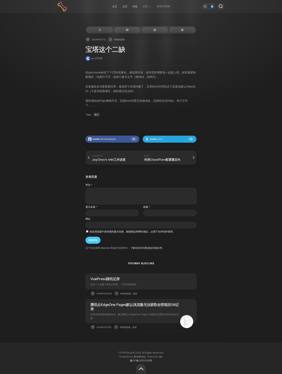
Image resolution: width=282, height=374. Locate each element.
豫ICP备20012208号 (141, 360)
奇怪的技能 (119, 39)
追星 (124, 6)
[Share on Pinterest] (155, 30)
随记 (96, 114)
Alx (160, 356)
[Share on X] (100, 30)
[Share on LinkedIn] (182, 30)
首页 (114, 6)
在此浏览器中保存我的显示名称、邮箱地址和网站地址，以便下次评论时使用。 (132, 231)
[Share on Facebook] (127, 30)
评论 (89, 184)
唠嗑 (135, 6)
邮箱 (146, 206)
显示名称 (91, 206)
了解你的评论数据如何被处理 (146, 247)
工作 (145, 6)
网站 (88, 218)
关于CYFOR (163, 6)
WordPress (139, 356)
